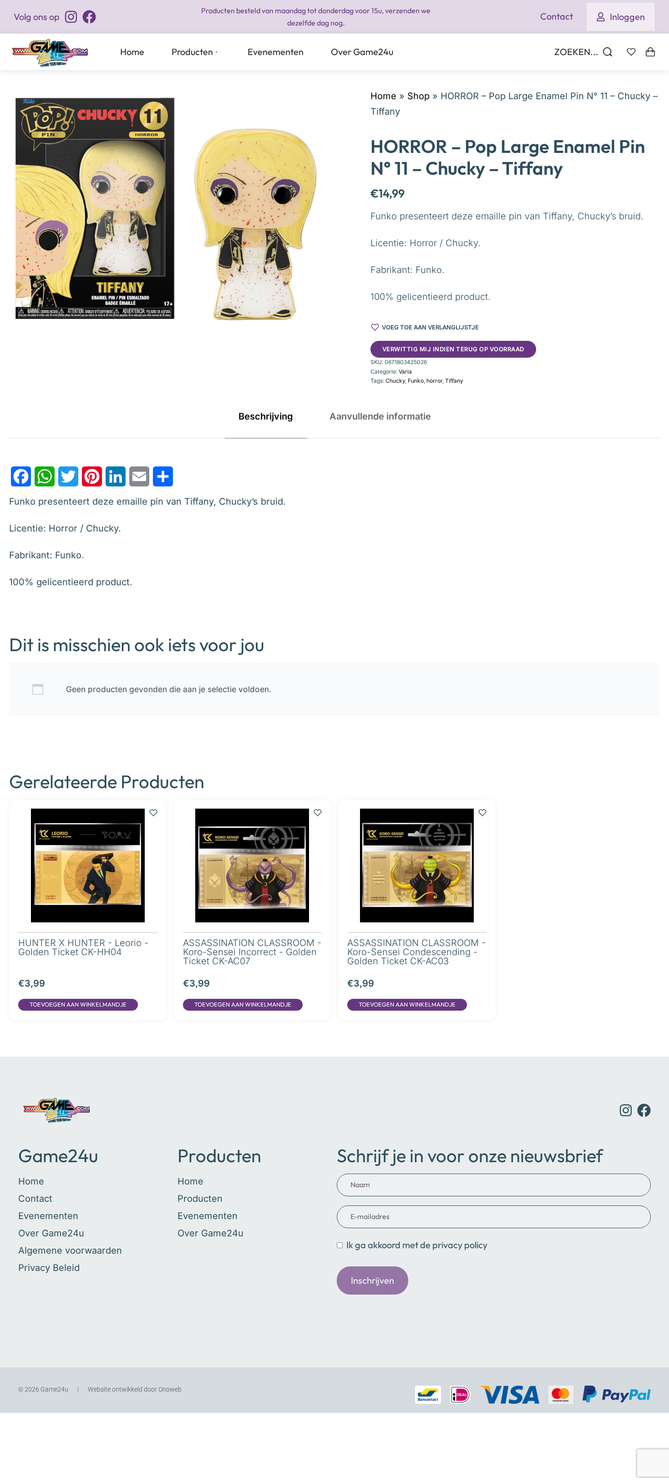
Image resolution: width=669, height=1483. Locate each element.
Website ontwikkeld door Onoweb (135, 1389)
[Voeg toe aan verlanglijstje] (153, 808)
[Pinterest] (92, 476)
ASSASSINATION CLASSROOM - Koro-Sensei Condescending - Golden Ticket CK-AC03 (416, 952)
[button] (78, 1005)
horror (434, 380)
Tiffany (454, 380)
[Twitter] (68, 476)
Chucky (395, 380)
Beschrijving (265, 416)
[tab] (265, 416)
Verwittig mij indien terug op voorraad (453, 349)
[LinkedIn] (115, 476)
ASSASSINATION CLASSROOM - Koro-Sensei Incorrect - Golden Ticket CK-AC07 (252, 952)
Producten (219, 1155)
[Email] (139, 476)
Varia (405, 371)
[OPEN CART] (650, 52)
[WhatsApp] (44, 476)
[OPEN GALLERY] (164, 206)
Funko (416, 380)
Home (383, 96)
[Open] (631, 52)
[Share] (163, 476)
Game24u (58, 1155)
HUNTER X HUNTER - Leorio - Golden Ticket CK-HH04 (83, 947)
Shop (418, 96)
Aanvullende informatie (380, 416)
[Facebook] (21, 476)
